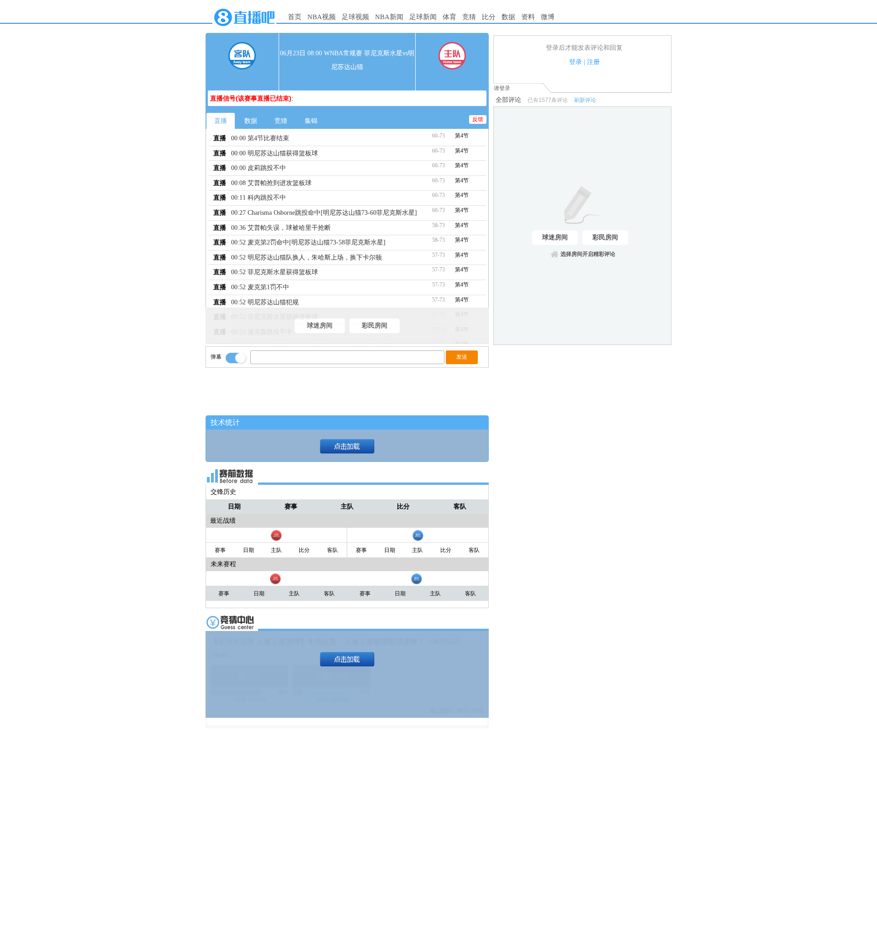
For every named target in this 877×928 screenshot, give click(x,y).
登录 (575, 61)
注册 (593, 61)
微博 (548, 17)
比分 (489, 17)
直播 (220, 120)
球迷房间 (320, 325)
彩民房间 (374, 325)
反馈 (477, 119)
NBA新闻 (389, 17)
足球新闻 (423, 17)
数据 (508, 17)
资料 (528, 17)
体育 (449, 17)
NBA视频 (321, 17)
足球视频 (355, 17)
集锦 (311, 120)
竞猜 (469, 17)
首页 (294, 17)
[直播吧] (244, 28)
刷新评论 (585, 100)
